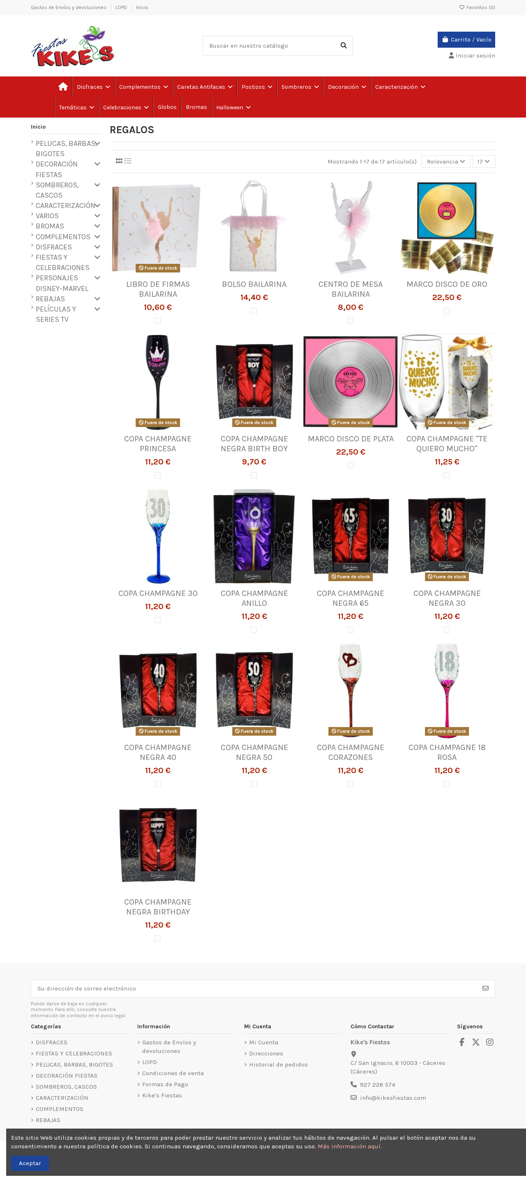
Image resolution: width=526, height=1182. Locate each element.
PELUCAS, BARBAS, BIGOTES (66, 148)
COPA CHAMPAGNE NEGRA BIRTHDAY (157, 907)
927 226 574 (377, 1084)
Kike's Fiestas (162, 1095)
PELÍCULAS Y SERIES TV (56, 314)
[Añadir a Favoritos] (145, 272)
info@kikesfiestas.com (393, 1097)
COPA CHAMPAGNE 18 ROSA (447, 752)
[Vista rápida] (170, 272)
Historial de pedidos (278, 1064)
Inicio (142, 7)
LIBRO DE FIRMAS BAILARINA (158, 289)
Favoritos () (480, 7)
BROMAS (50, 226)
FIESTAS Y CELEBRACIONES (63, 262)
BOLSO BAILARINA (254, 284)
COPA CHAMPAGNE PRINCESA (157, 443)
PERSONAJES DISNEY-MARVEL (62, 283)
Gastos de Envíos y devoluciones (69, 7)
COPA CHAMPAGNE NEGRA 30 (447, 598)
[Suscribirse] (485, 988)
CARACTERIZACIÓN (65, 205)
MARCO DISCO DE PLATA (351, 438)
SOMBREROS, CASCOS (57, 190)
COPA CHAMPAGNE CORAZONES (350, 752)
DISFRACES (54, 247)
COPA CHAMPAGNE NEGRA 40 (157, 752)
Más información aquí (349, 1146)
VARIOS (47, 215)
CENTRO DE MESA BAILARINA (350, 289)
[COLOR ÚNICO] (158, 321)
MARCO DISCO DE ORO (446, 284)
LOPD (121, 7)
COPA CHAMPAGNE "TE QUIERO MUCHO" (446, 443)
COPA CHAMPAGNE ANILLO (254, 598)
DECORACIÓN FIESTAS (57, 169)
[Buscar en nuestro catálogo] (344, 46)
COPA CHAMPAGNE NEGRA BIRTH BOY (254, 443)
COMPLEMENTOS (63, 236)
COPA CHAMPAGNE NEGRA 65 (350, 598)
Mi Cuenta (263, 1042)
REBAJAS (50, 298)
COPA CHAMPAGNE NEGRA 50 (254, 752)
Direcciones (266, 1053)
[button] (76, 107)
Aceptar (30, 1163)
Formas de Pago (165, 1084)
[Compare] (157, 272)
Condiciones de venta (173, 1073)
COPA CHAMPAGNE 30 (158, 593)
